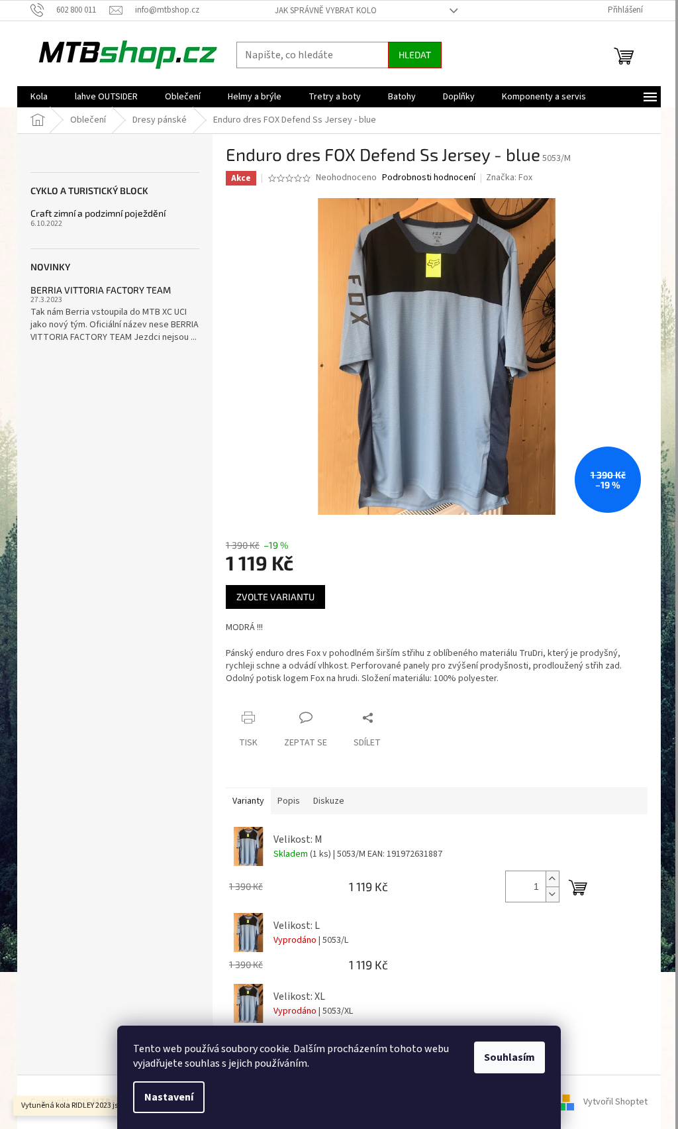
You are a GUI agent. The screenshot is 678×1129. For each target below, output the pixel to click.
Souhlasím (509, 1057)
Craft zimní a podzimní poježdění (98, 213)
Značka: (509, 177)
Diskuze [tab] (328, 801)
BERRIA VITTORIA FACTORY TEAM (100, 290)
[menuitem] (39, 96)
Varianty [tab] (248, 801)
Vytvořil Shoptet (615, 1101)
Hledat (415, 54)
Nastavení (168, 1097)
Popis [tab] (288, 801)
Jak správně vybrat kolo (326, 11)
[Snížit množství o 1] (552, 894)
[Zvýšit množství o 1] (552, 879)
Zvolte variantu (275, 596)
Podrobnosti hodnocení (428, 178)
